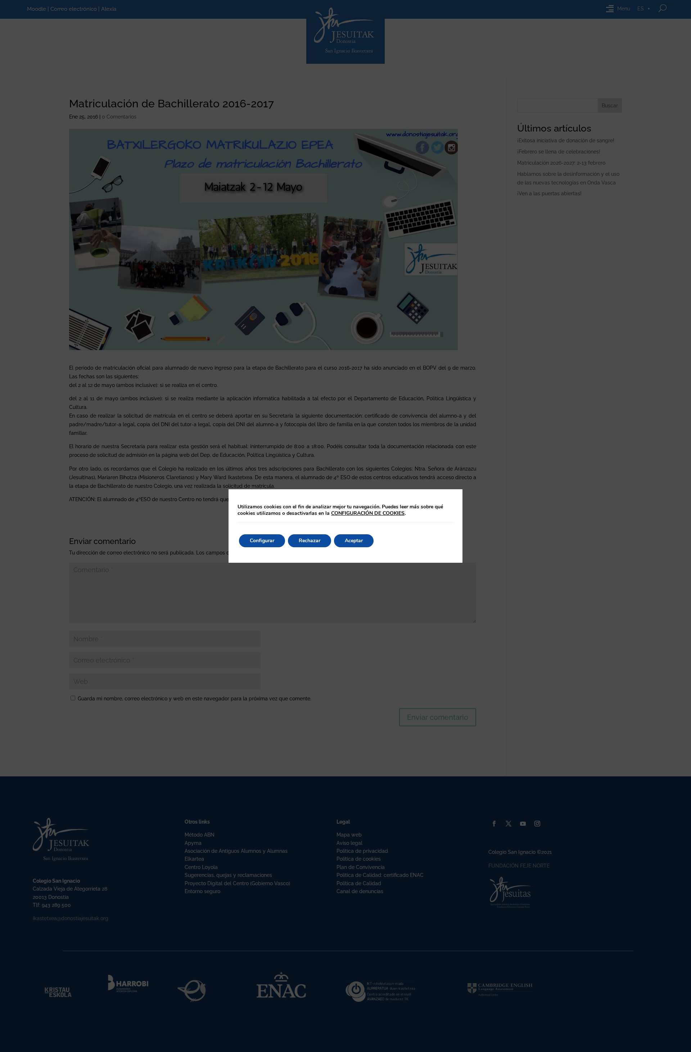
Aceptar (354, 540)
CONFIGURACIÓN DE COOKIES (368, 513)
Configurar (262, 540)
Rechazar (309, 540)
